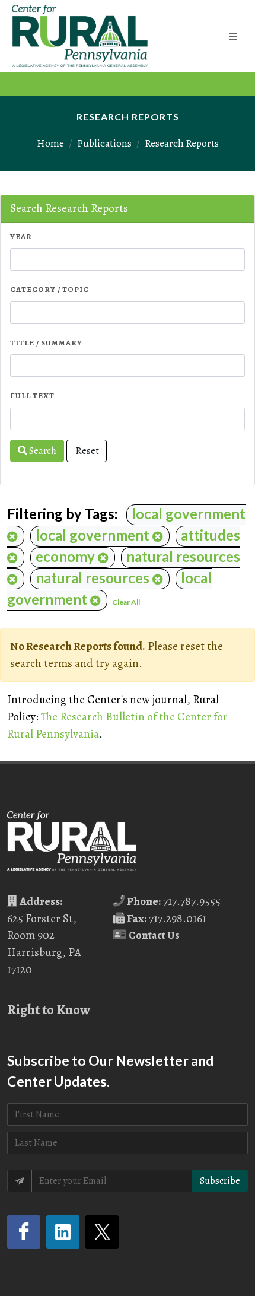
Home (50, 143)
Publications (104, 143)
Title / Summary (46, 343)
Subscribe (220, 1180)
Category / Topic (49, 289)
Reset (86, 451)
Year (21, 236)
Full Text (32, 395)
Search (41, 451)
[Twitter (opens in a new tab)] (102, 1232)
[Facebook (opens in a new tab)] (23, 1232)
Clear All (126, 602)
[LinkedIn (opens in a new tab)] (62, 1232)
